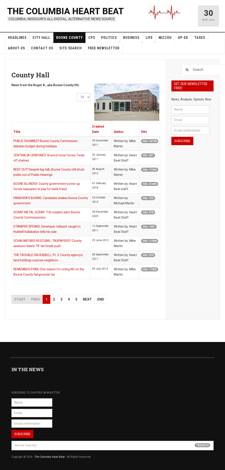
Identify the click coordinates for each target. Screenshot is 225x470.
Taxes (199, 38)
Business (131, 38)
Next (87, 299)
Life (149, 38)
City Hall (41, 38)
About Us (16, 48)
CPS (91, 38)
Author (119, 132)
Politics (109, 38)
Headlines (17, 38)
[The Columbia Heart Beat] (66, 13)
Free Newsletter (104, 48)
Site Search (70, 48)
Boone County (69, 38)
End (100, 299)
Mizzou (165, 38)
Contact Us (42, 48)
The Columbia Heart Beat (49, 456)
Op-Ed (183, 38)
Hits (144, 132)
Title (16, 132)
